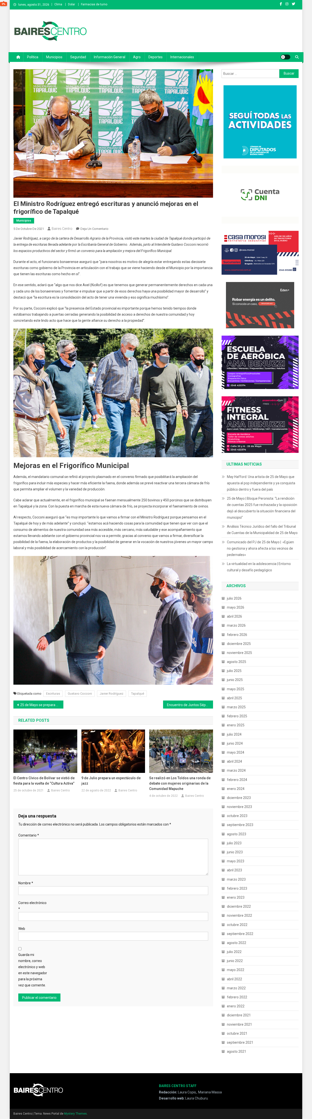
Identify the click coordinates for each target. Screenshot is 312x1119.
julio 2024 (234, 734)
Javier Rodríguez (111, 693)
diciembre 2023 (239, 798)
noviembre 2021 (239, 1024)
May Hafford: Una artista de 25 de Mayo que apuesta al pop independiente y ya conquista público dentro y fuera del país (261, 483)
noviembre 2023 (239, 807)
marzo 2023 (236, 879)
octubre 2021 (237, 1033)
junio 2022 (235, 961)
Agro (137, 57)
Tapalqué (137, 693)
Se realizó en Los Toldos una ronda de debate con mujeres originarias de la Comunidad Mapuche (180, 783)
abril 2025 (234, 698)
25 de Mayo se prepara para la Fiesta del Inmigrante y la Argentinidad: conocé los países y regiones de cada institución (41, 705)
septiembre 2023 (240, 825)
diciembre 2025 (239, 644)
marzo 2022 (236, 988)
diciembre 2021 (239, 1015)
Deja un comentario (94, 229)
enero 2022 (235, 1006)
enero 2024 (235, 789)
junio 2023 (235, 852)
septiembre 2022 (240, 934)
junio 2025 (235, 680)
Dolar (71, 4)
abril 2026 (234, 616)
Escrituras (53, 693)
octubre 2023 (237, 816)
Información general (109, 57)
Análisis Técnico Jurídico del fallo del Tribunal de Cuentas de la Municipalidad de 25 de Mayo (262, 530)
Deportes (155, 57)
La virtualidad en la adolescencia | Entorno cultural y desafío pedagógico (259, 567)
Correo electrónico (32, 906)
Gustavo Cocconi (80, 693)
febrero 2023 (237, 888)
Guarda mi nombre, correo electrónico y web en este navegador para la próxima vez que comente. (32, 970)
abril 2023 (234, 870)
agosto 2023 (236, 834)
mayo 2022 (235, 970)
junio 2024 (235, 743)
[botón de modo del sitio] (285, 57)
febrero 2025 (237, 716)
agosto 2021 (236, 1051)
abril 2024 (234, 761)
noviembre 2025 (239, 653)
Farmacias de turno (94, 4)
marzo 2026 (236, 625)
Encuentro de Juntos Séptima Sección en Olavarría (190, 705)
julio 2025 (234, 671)
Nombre (25, 883)
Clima (58, 4)
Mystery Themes (75, 1113)
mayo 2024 (235, 752)
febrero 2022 (237, 997)
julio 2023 (234, 843)
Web (21, 929)
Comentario (28, 835)
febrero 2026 (237, 635)
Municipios (54, 57)
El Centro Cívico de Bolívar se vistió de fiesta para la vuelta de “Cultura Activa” (44, 780)
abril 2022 (234, 979)
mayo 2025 (235, 689)
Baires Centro (62, 229)
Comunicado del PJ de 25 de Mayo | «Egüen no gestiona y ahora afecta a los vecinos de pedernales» (260, 548)
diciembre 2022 (239, 906)
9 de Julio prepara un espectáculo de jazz (111, 780)
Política (32, 57)
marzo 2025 (236, 707)
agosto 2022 (236, 943)
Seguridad (78, 57)
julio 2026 (234, 598)
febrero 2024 (237, 780)
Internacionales (182, 57)
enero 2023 (235, 897)
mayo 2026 (235, 607)
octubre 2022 (237, 925)
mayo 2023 (235, 861)
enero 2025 (235, 725)
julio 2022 (234, 952)
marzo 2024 (236, 770)
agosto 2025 (236, 662)
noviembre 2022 (239, 915)
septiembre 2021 (240, 1042)
